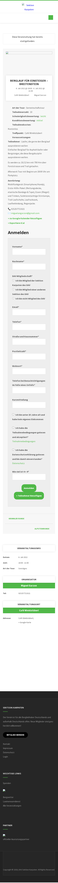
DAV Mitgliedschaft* (22, 276)
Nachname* (18, 261)
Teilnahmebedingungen (23, 441)
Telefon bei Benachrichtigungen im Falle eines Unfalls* (28, 382)
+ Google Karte (24, 622)
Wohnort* (17, 366)
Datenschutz (18, 463)
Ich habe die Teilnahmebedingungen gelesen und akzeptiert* (28, 432)
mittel (39, 120)
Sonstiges (22, 568)
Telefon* (16, 321)
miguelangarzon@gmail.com (25, 213)
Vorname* (17, 246)
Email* (15, 307)
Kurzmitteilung (20, 399)
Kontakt (6, 744)
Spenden (7, 783)
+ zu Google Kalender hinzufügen (25, 218)
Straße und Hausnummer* (25, 336)
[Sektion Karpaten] (29, 7)
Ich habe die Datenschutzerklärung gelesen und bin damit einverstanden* (28, 454)
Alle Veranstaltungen (12, 805)
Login (5, 756)
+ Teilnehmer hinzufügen (29, 495)
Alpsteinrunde (42, 529)
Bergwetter (8, 797)
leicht (43, 116)
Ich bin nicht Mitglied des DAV (30, 298)
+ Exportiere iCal (16, 223)
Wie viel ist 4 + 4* (20, 471)
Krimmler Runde (16, 518)
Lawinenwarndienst (11, 801)
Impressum (8, 748)
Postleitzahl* (19, 351)
